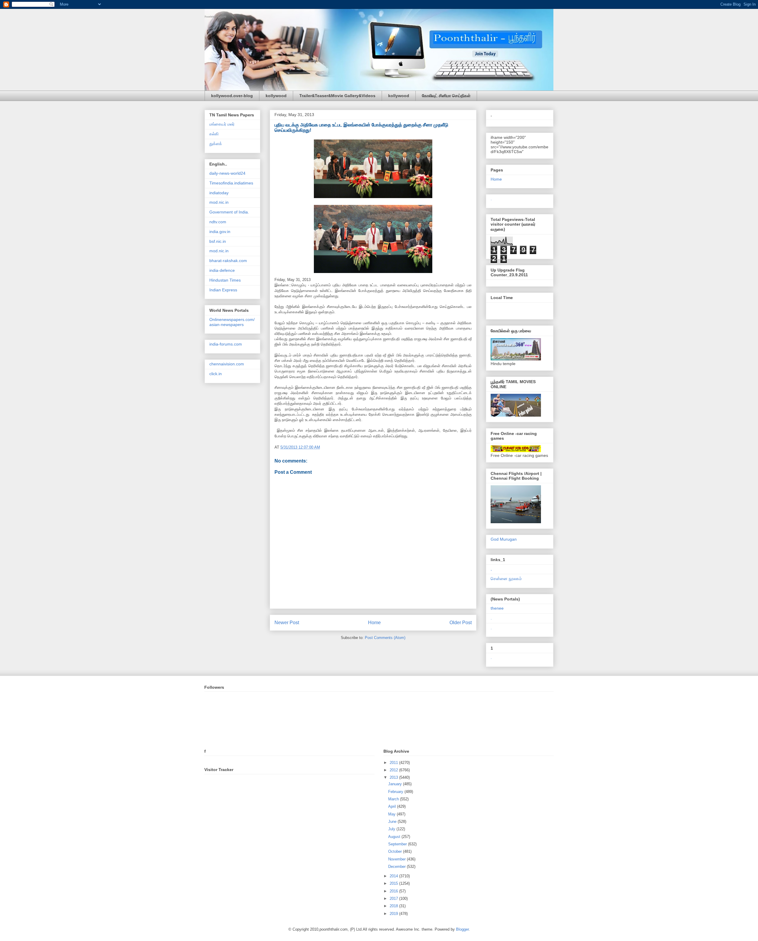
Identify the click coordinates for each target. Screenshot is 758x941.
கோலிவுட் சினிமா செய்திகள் (446, 95)
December (397, 866)
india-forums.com (225, 344)
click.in (215, 373)
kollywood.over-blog (232, 95)
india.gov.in (219, 231)
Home (374, 622)
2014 (394, 876)
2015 (394, 883)
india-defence (222, 270)
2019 (394, 913)
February (396, 791)
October (395, 851)
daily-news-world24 (227, 173)
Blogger (462, 929)
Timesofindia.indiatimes (231, 183)
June (393, 821)
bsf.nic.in (217, 241)
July (392, 829)
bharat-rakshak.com (228, 260)
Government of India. (229, 212)
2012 (394, 770)
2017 (394, 898)
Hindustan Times (225, 280)
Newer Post (286, 622)
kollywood (276, 95)
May (392, 814)
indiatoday (219, 192)
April (392, 806)
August (395, 836)
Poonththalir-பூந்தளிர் (216, 16)
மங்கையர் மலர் (222, 124)
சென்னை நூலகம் (506, 578)
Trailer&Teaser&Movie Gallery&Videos (337, 95)
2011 (394, 762)
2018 (394, 906)
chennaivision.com (226, 364)
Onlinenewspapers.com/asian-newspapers (232, 322)
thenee (497, 608)
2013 (394, 777)
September (398, 844)
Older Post (460, 622)
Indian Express (223, 290)
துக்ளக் (215, 143)
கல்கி (214, 133)
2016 (394, 891)
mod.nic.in (219, 202)
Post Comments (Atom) (385, 637)
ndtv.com (217, 221)
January (395, 784)
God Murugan (504, 539)
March (394, 799)
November (397, 859)
